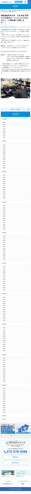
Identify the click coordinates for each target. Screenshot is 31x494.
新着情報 (10, 10)
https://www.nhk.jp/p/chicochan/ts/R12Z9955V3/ (14, 51)
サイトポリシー (8, 481)
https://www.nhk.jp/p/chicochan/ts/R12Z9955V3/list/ (16, 69)
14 (25, 435)
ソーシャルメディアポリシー (22, 481)
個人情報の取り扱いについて (8, 483)
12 (22, 435)
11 (20, 435)
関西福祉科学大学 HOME (4, 10)
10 (19, 435)
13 (23, 435)
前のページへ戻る (15, 109)
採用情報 (22, 483)
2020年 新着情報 (14, 10)
